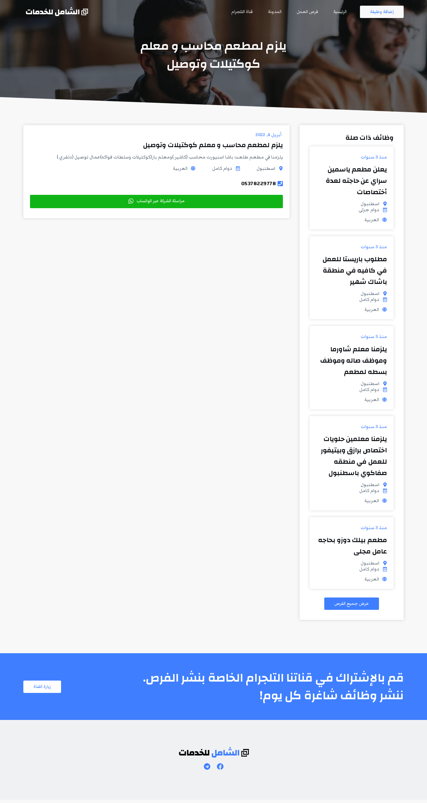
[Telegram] (206, 766)
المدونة (275, 11)
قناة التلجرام (242, 11)
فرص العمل (307, 11)
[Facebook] (220, 766)
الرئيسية (340, 11)
